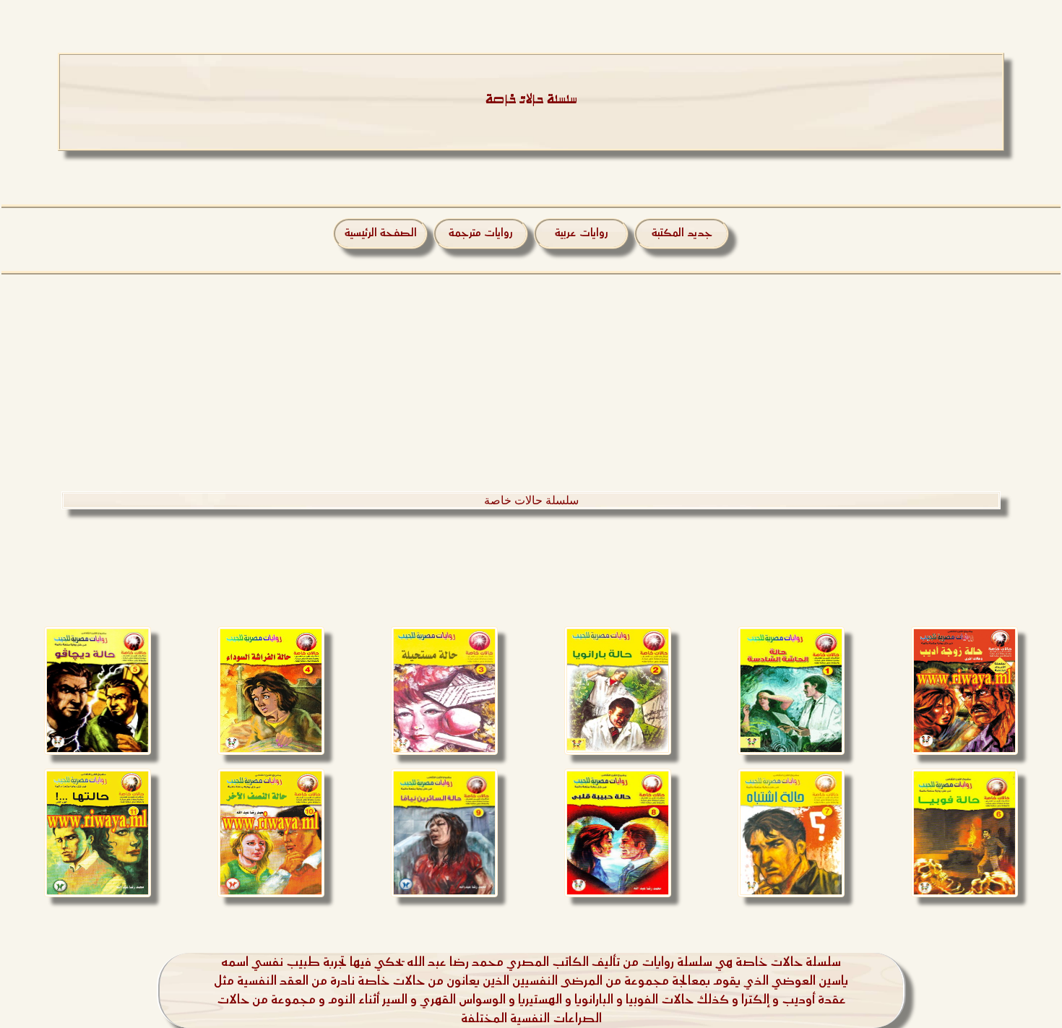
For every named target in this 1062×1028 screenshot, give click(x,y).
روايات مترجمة (481, 233)
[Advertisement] (531, 383)
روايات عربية (581, 233)
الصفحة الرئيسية (381, 233)
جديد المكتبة (682, 233)
